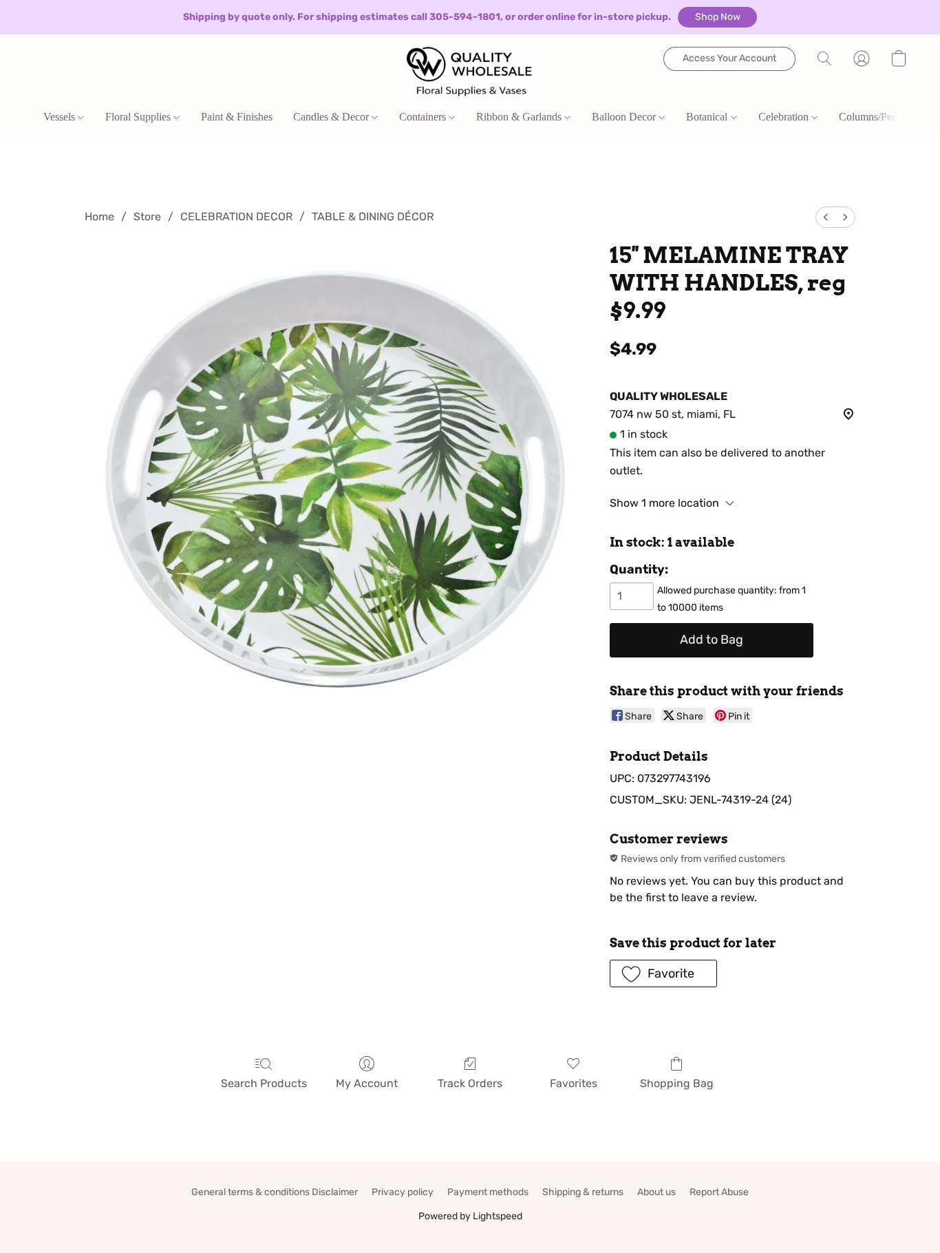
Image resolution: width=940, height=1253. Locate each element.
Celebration (784, 117)
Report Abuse (719, 1192)
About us (656, 1192)
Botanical (708, 117)
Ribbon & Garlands (520, 117)
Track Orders (470, 1083)
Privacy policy (403, 1192)
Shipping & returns (582, 1192)
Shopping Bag (677, 1083)
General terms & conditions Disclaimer (274, 1192)
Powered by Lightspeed (470, 1216)
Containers (424, 117)
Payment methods (487, 1192)
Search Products (264, 1083)
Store (147, 216)
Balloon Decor (625, 117)
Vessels (60, 117)
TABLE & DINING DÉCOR (373, 216)
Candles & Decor (332, 117)
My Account (367, 1083)
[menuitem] (825, 217)
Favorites (573, 1083)
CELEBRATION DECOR (236, 216)
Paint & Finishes (237, 117)
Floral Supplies (139, 117)
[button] (717, 17)
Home (99, 216)
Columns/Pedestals (880, 117)
